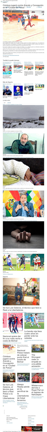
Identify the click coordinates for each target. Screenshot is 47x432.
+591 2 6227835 (9, 422)
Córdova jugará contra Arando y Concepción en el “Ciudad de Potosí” (9, 371)
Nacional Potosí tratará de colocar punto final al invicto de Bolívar (23, 364)
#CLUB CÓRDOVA (9, 55)
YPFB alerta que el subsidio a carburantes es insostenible (13, 190)
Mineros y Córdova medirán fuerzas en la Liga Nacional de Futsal (28, 63)
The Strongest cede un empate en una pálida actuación (38, 369)
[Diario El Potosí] (12, 1)
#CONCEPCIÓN (16, 55)
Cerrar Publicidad (39, 424)
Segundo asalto (38, 84)
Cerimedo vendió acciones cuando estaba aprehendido (13, 132)
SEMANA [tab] (9, 102)
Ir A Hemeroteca (23, 12)
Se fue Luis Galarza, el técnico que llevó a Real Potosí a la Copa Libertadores (9, 401)
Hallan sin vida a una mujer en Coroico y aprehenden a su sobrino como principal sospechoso (20, 220)
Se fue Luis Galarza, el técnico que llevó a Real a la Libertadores (14, 312)
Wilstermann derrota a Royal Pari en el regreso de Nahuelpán (38, 397)
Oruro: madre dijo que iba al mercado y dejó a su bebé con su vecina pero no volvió (18, 157)
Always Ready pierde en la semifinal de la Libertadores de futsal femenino (22, 403)
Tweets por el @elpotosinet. (8, 274)
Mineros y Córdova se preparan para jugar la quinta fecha (39, 63)
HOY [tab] (4, 102)
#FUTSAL (4, 55)
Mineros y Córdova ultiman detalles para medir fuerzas (17, 63)
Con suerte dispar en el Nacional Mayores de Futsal (7, 63)
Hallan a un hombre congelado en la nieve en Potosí (12, 104)
